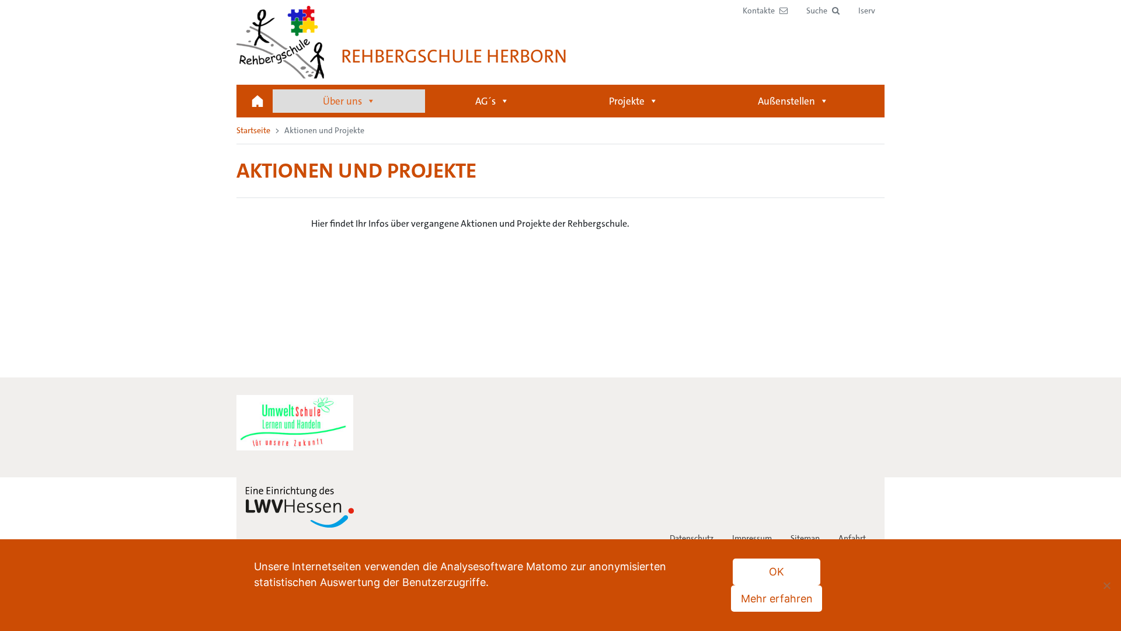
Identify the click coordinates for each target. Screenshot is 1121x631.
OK (776, 572)
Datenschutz (691, 538)
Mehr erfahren (777, 598)
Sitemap (805, 538)
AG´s (485, 101)
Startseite (257, 101)
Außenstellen (786, 101)
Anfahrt (852, 538)
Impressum (752, 538)
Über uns (342, 101)
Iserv (866, 10)
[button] (823, 11)
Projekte (627, 101)
